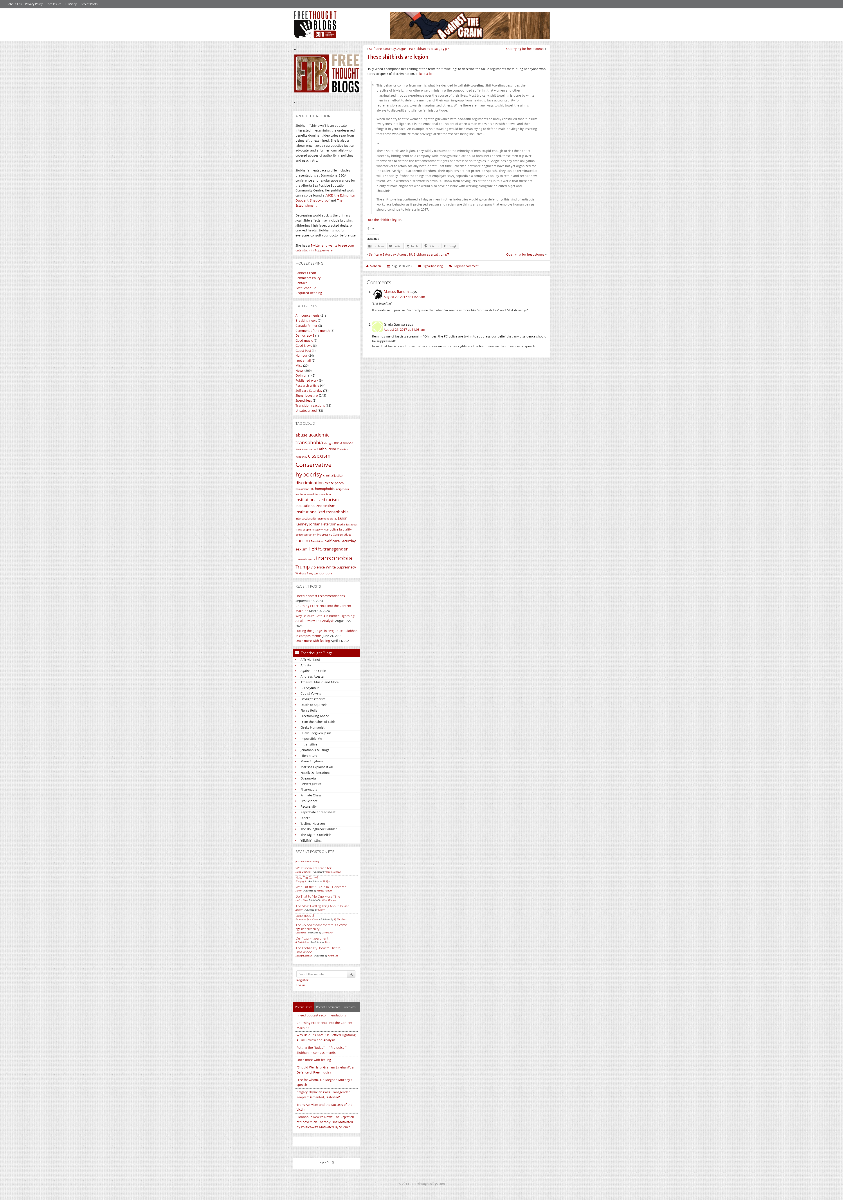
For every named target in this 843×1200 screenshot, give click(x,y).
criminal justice (332, 475)
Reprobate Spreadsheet (318, 812)
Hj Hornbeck (340, 919)
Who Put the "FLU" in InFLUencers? (320, 887)
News (299, 370)
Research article (307, 385)
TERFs (315, 548)
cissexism (319, 455)
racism (302, 541)
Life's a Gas (309, 756)
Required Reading (308, 293)
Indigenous (342, 489)
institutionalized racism (317, 499)
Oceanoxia (308, 778)
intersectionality (306, 518)
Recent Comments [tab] (328, 1007)
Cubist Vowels (311, 693)
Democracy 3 (304, 335)
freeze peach (334, 483)
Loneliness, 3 (304, 915)
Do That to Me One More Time (317, 896)
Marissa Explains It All (317, 767)
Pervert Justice (311, 784)
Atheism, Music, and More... (321, 682)
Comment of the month (312, 330)
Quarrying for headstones (525, 49)
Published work (306, 380)
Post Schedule (305, 288)
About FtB (15, 4)
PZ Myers (327, 881)
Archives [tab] (350, 1007)
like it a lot (425, 74)
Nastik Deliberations (315, 773)
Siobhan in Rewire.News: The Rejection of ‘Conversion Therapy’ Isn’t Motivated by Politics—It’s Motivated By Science (325, 1122)
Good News (303, 345)
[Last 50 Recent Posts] (307, 861)
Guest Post (303, 350)
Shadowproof (320, 200)
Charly (321, 909)
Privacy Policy (34, 4)
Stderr (305, 818)
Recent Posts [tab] (303, 1007)
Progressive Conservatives (334, 534)
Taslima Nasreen (313, 823)
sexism (301, 549)
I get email (303, 360)
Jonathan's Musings (315, 750)
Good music (304, 340)
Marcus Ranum (324, 890)
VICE (329, 195)
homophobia (325, 488)
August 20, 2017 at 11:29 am (404, 297)
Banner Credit (305, 273)
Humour (301, 355)
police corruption (305, 534)
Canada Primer (306, 325)
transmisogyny (305, 559)
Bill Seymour (310, 688)
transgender (335, 549)
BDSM (338, 443)
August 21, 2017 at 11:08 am (404, 329)
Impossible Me (311, 738)
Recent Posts (89, 4)
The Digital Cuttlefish (316, 835)
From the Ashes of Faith (318, 722)
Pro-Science (309, 801)
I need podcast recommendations (320, 596)
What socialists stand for (313, 868)
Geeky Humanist (312, 727)
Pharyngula (309, 789)
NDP (326, 529)
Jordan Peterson (322, 524)
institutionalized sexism (315, 505)
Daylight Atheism (313, 699)
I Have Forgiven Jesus (316, 733)
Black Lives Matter (305, 449)
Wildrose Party (304, 573)
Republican (317, 541)
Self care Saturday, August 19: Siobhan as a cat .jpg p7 (409, 49)
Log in (300, 985)
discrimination (309, 482)
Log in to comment (466, 266)
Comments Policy (308, 278)
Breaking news (306, 320)
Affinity (306, 665)
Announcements (307, 315)
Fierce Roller (310, 710)
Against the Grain (313, 671)
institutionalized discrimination (313, 494)
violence (318, 567)
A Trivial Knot (310, 659)
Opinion (301, 375)
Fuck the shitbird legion (384, 220)
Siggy (327, 942)
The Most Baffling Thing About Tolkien (322, 906)
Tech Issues (53, 4)
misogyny (317, 529)
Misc (298, 365)
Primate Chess (311, 795)
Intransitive (309, 744)
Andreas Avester (313, 676)
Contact (301, 283)
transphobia (334, 558)
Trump (302, 567)
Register (302, 980)
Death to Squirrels (314, 705)
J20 (335, 518)
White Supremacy (341, 567)
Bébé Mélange (329, 900)
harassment (302, 489)
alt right (328, 443)
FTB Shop (71, 4)
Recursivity (309, 806)
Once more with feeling (312, 641)
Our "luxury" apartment (311, 938)
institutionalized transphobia (322, 511)
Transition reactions (310, 405)
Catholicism (326, 449)
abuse (301, 435)
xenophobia (323, 573)
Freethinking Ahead (315, 716)
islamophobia (325, 518)
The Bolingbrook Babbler (319, 829)
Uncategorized (306, 410)
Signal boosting (306, 395)
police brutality (341, 529)
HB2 (312, 489)
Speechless (303, 400)
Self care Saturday (308, 390)
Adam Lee (333, 955)
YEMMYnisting (311, 840)
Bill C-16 (348, 443)
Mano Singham (312, 761)
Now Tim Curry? (306, 877)
